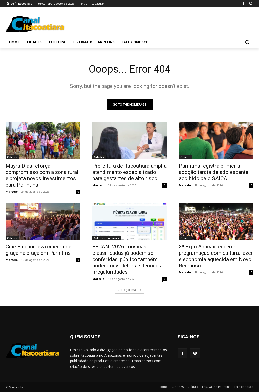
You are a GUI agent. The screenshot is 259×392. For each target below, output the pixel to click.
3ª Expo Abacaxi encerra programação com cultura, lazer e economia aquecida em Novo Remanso (216, 256)
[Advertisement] (124, 23)
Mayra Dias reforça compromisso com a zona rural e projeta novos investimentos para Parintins (42, 175)
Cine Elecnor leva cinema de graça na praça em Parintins (38, 250)
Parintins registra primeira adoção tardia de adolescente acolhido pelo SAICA (213, 172)
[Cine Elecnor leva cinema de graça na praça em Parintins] (43, 221)
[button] (247, 42)
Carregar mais (128, 290)
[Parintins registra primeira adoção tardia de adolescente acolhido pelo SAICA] (216, 140)
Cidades (12, 157)
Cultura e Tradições (106, 238)
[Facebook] (243, 4)
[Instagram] (250, 4)
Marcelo (12, 191)
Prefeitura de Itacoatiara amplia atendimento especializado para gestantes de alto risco (129, 172)
